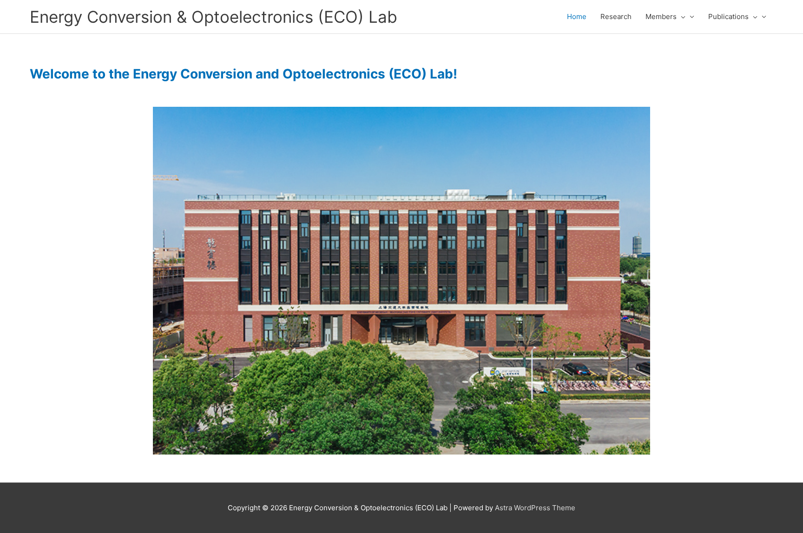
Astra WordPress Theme (535, 507)
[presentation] (681, 17)
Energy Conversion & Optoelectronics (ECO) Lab (213, 16)
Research (616, 16)
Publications (728, 16)
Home (576, 16)
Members (661, 16)
